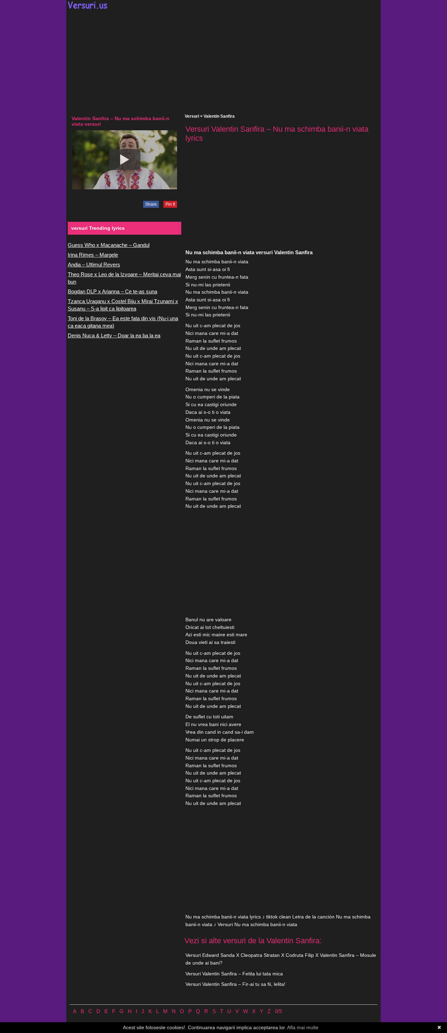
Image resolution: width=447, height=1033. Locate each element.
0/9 (278, 1011)
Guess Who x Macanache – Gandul (108, 245)
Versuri (192, 116)
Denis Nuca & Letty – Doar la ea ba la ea (114, 335)
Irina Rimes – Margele (93, 255)
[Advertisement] (223, 61)
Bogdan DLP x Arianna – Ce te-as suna (112, 291)
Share (151, 204)
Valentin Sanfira (219, 116)
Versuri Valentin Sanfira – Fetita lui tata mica (234, 973)
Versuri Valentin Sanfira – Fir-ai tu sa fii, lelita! (235, 984)
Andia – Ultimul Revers (94, 265)
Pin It (170, 204)
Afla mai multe (302, 1027)
